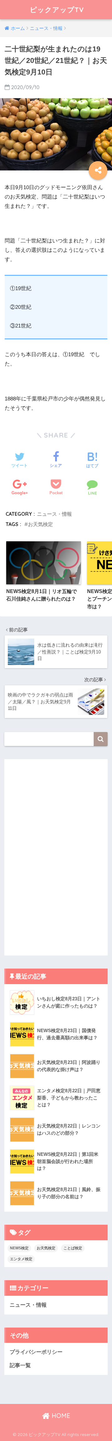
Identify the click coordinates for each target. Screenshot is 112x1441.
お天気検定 (40, 524)
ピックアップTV (57, 9)
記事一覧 (20, 1365)
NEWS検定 (19, 1248)
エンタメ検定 (21, 1259)
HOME (60, 1415)
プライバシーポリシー (36, 1352)
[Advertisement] (46, 855)
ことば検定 (72, 1248)
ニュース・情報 (54, 514)
